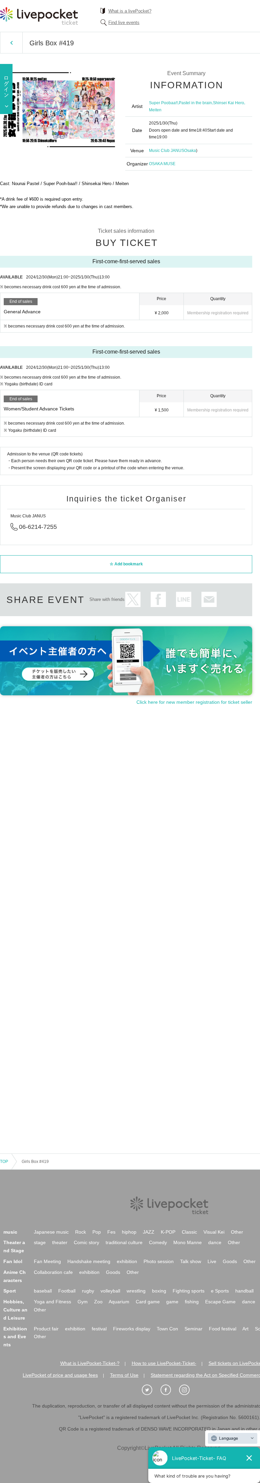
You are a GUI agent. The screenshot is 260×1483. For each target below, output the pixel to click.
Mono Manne (187, 1242)
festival (99, 1328)
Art (245, 1328)
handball (244, 1291)
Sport (9, 1291)
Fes (111, 1232)
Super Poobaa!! (163, 102)
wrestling (136, 1291)
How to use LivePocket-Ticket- (164, 1363)
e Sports (220, 1291)
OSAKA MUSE (162, 163)
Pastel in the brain (195, 102)
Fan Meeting (47, 1261)
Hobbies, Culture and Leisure (15, 1310)
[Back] (11, 42)
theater (59, 1242)
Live (212, 1261)
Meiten (155, 110)
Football (66, 1291)
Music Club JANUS (166, 150)
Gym (83, 1301)
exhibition (127, 1261)
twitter (132, 599)
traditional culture (124, 1242)
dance (214, 1242)
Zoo (98, 1301)
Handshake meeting (88, 1261)
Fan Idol (12, 1261)
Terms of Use (124, 1375)
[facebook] (169, 1390)
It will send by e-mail (209, 599)
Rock (80, 1232)
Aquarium (119, 1301)
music (10, 1232)
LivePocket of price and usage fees (60, 1375)
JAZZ (148, 1232)
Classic (189, 1232)
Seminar (193, 1328)
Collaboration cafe (53, 1272)
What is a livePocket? (129, 11)
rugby (88, 1291)
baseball (43, 1291)
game (172, 1301)
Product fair (46, 1328)
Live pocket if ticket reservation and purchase (39, 16)
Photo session (159, 1261)
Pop (96, 1232)
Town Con (167, 1328)
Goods (230, 1261)
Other (237, 1232)
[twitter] (150, 1390)
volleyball (110, 1291)
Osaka (190, 150)
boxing (159, 1291)
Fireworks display (131, 1328)
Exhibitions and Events (15, 1337)
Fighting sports (188, 1291)
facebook (158, 599)
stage (40, 1242)
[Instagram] (188, 1390)
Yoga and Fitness (52, 1301)
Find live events (123, 22)
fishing (192, 1301)
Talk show (190, 1261)
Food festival (222, 1328)
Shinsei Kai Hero (228, 102)
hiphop (129, 1232)
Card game (148, 1301)
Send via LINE (183, 599)
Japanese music (51, 1232)
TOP (4, 1161)
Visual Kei (213, 1232)
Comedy (158, 1242)
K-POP (168, 1232)
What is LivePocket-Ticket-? (90, 1363)
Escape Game (220, 1301)
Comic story (86, 1242)
